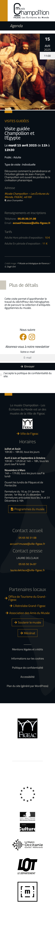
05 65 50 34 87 (27, 564)
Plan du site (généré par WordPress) (27, 686)
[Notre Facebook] (23, 337)
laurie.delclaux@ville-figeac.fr (27, 570)
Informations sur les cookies (27, 658)
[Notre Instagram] (31, 337)
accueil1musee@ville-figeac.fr (27, 543)
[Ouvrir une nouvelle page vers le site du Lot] (27, 866)
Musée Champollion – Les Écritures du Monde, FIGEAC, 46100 (27, 195)
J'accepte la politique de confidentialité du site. (28, 375)
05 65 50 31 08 (27, 537)
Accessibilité (27, 676)
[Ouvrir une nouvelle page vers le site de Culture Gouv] (27, 822)
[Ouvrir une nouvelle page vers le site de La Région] (27, 844)
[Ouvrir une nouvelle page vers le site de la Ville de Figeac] (27, 424)
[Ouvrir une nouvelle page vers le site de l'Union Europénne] (27, 794)
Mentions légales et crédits (27, 649)
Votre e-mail (27, 351)
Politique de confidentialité (27, 667)
